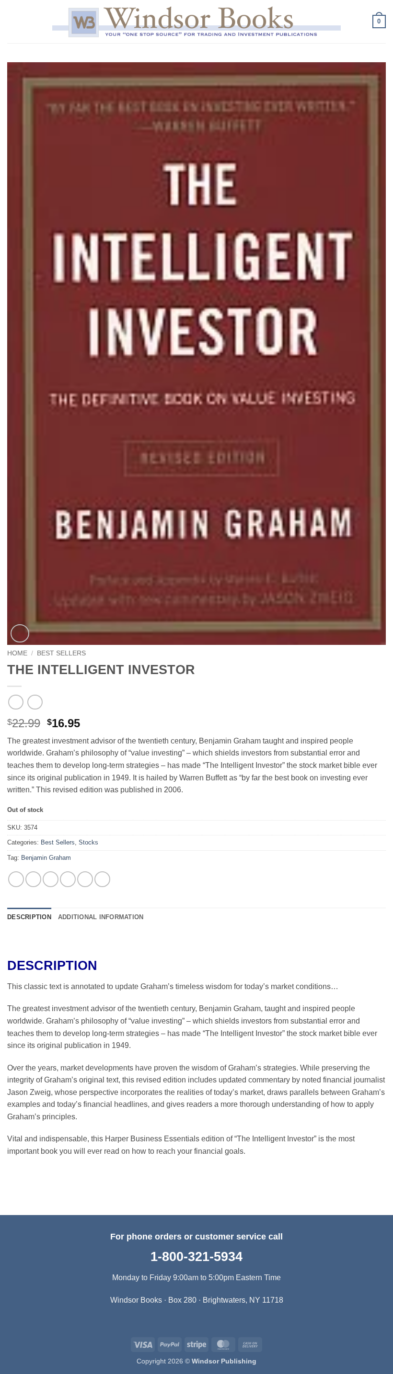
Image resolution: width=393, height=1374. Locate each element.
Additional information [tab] (101, 917)
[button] (13, 21)
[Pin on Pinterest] (85, 879)
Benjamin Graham (46, 857)
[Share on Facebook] (33, 879)
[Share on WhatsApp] (16, 879)
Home (17, 653)
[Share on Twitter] (50, 879)
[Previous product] (34, 702)
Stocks (88, 842)
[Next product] (15, 702)
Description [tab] (29, 917)
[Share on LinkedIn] (102, 879)
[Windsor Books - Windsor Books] (196, 21)
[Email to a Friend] (68, 879)
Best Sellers (61, 653)
